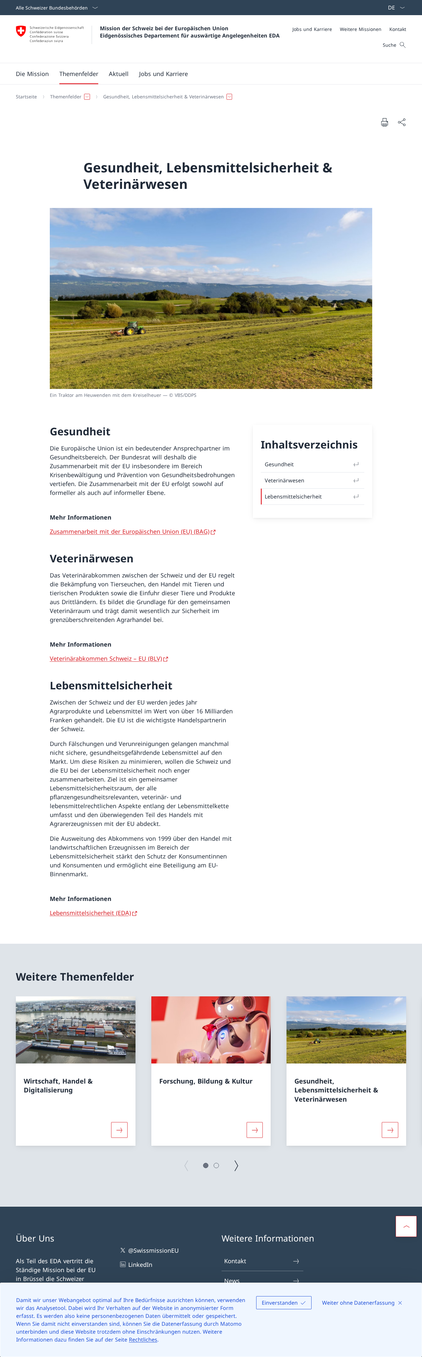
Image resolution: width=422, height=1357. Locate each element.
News (232, 1281)
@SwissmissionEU (153, 1250)
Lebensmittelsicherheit (293, 496)
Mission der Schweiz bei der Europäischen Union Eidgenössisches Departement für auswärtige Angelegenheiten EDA (190, 32)
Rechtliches (143, 1339)
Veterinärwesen (284, 480)
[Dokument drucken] (384, 122)
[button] (32, 73)
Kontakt (235, 1261)
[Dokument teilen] (401, 122)
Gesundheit (279, 464)
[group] (76, 1071)
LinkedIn (140, 1264)
